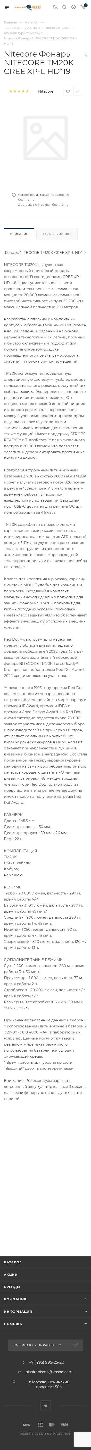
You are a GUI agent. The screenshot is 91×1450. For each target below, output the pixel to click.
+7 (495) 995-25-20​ (46, 1362)
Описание (19, 234)
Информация (18, 1311)
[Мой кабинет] (73, 7)
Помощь (13, 1324)
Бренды (12, 1287)
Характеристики (57, 234)
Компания (15, 1299)
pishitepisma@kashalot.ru (49, 1371)
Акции (11, 1274)
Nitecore (45, 91)
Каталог (13, 1262)
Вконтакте (45, 1405)
